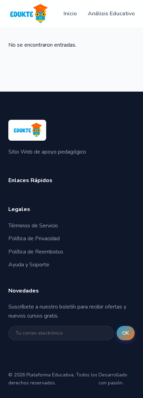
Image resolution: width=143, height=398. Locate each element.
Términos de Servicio (33, 225)
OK (125, 333)
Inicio (70, 13)
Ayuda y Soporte (28, 264)
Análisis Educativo (111, 13)
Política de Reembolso (35, 252)
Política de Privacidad (34, 238)
